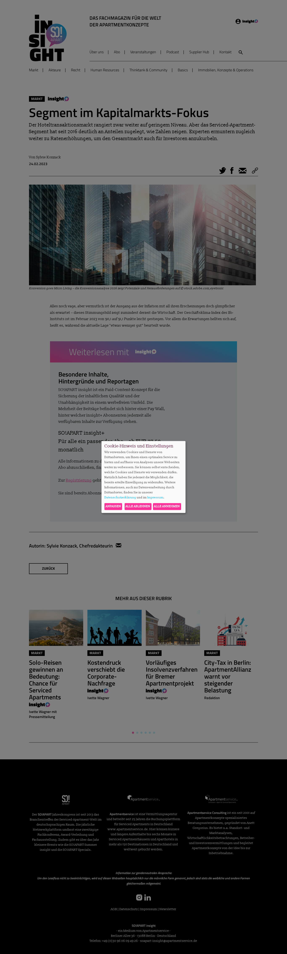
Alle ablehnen (138, 506)
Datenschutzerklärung (120, 497)
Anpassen (113, 506)
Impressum (155, 497)
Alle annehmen (167, 506)
